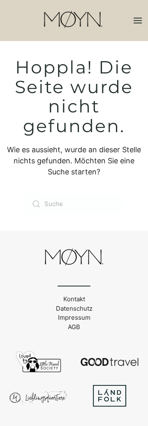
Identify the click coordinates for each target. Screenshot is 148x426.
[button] (138, 20)
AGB (74, 327)
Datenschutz (74, 308)
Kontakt (74, 299)
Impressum (74, 317)
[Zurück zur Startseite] (74, 20)
